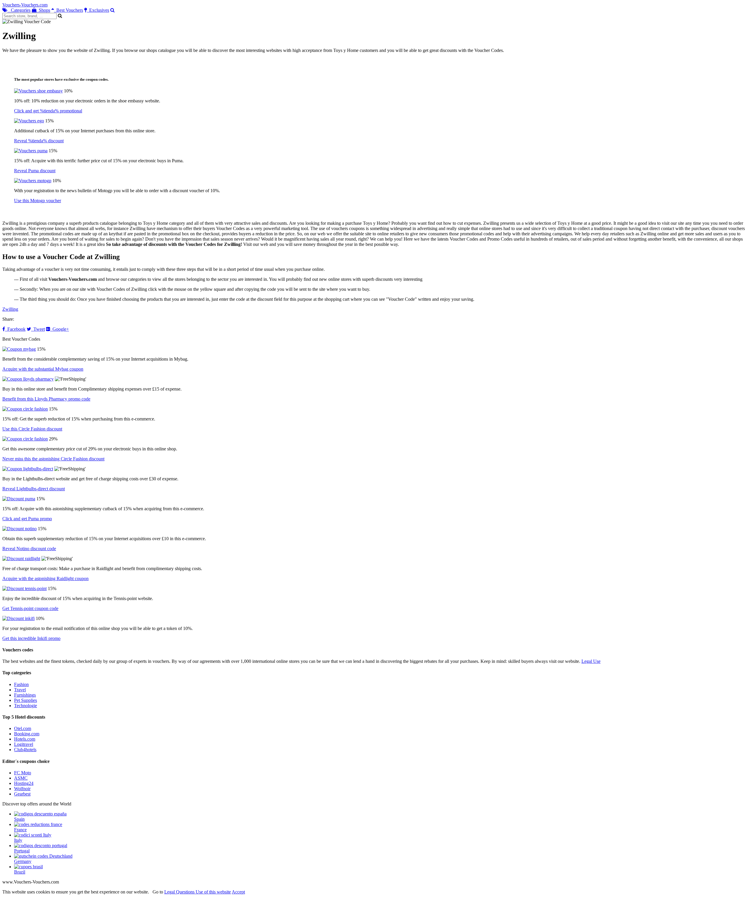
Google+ (59, 329)
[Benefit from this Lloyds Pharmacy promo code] (28, 378)
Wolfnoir (22, 788)
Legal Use (591, 661)
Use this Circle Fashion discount (32, 428)
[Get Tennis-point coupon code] (24, 588)
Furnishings (25, 694)
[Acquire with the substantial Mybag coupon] (19, 349)
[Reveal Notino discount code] (19, 528)
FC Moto (22, 772)
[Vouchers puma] (31, 150)
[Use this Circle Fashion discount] (25, 408)
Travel (20, 689)
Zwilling (10, 309)
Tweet (38, 329)
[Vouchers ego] (29, 120)
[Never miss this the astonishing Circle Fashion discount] (25, 438)
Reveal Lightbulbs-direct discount (33, 488)
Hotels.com (24, 738)
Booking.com (26, 733)
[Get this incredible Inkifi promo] (18, 618)
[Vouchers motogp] (32, 180)
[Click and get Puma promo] (18, 498)
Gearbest (22, 793)
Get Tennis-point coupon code (30, 608)
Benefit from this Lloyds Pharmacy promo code (46, 398)
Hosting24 (23, 783)
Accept (238, 891)
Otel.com (22, 728)
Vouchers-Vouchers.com (25, 4)
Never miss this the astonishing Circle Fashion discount (53, 458)
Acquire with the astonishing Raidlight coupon (45, 578)
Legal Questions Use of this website (197, 891)
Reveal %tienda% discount (39, 140)
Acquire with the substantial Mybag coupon (42, 368)
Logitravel (23, 744)
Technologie (25, 705)
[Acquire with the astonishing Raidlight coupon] (21, 558)
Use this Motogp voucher (37, 200)
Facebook (15, 329)
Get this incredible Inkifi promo (31, 638)
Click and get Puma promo (27, 518)
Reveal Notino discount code (29, 548)
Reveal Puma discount (34, 170)
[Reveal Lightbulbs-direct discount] (27, 468)
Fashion (21, 684)
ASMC (21, 778)
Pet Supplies (25, 700)
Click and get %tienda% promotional (48, 110)
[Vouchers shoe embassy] (38, 90)
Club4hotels (25, 749)
